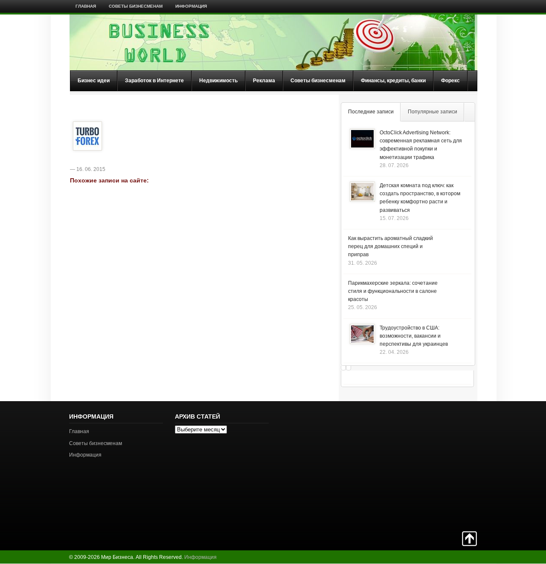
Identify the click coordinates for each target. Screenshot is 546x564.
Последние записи (371, 112)
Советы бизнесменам (136, 6)
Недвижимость (218, 81)
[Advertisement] (447, 465)
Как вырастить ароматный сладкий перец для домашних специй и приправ (390, 246)
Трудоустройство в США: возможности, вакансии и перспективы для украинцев (414, 336)
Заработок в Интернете (154, 81)
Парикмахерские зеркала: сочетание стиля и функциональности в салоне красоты (393, 291)
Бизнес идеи (94, 81)
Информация (191, 6)
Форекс (450, 81)
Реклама (264, 81)
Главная (86, 6)
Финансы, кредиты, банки (393, 81)
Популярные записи (432, 112)
